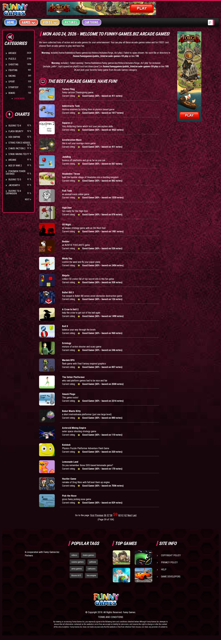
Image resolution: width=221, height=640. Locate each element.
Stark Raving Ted (17, 154)
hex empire (91, 575)
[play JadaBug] (47, 161)
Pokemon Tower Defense (15, 172)
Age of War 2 (15, 165)
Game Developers (170, 576)
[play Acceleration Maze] (47, 144)
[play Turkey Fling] (47, 94)
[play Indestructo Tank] (47, 110)
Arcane (12, 159)
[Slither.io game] (143, 557)
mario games (88, 555)
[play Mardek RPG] (47, 365)
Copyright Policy (171, 555)
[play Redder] (47, 246)
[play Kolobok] (47, 449)
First (92, 515)
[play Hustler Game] (47, 483)
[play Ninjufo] (47, 280)
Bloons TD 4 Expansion (13, 192)
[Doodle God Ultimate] (121, 575)
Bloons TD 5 (14, 179)
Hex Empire (14, 137)
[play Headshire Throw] (47, 178)
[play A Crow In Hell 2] (47, 314)
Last (134, 515)
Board (11, 93)
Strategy (13, 87)
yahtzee (92, 562)
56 (105, 515)
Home (10, 22)
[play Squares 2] (47, 127)
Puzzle (12, 58)
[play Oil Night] (47, 229)
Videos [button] (47, 22)
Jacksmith (14, 185)
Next (27, 199)
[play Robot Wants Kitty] (47, 415)
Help (163, 569)
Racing (12, 75)
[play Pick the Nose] (47, 500)
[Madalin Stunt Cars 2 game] (143, 575)
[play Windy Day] (47, 263)
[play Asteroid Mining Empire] (47, 432)
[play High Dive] (47, 212)
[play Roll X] (47, 331)
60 (119, 515)
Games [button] (26, 22)
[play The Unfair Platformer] (47, 382)
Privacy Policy (169, 562)
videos (74, 555)
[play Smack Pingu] (47, 399)
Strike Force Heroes (19, 142)
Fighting (12, 70)
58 (111, 515)
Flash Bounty (15, 131)
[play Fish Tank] (47, 195)
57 (108, 515)
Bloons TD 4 (14, 125)
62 (125, 515)
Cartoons (91, 22)
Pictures (71, 22)
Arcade (12, 53)
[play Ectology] (47, 348)
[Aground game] (121, 557)
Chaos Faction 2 (16, 148)
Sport (11, 81)
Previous (99, 515)
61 (122, 515)
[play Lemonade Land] (47, 466)
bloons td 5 (76, 575)
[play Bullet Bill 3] (47, 297)
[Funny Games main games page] (144, 599)
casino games (77, 562)
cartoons (91, 568)
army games (76, 568)
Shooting (13, 64)
